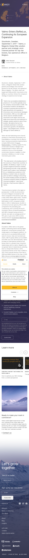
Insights (4, 523)
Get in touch (7, 480)
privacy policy (22, 328)
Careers (4, 531)
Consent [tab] (5, 264)
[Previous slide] (21, 352)
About (3, 518)
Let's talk (5, 528)
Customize (13, 292)
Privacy (4, 554)
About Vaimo (8, 76)
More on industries (8, 511)
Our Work (5, 513)
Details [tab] (14, 264)
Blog (3, 521)
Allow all (14, 287)
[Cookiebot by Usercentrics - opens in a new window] (18, 260)
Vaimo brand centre (8, 533)
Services (4, 508)
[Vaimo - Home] (6, 4)
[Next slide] (25, 352)
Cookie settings (13, 554)
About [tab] (23, 264)
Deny (14, 296)
